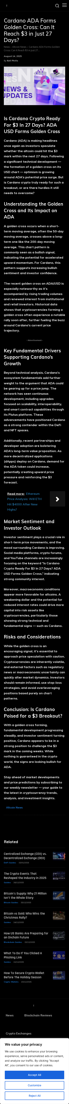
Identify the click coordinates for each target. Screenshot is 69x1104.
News (7, 47)
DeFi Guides (10, 862)
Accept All (34, 1074)
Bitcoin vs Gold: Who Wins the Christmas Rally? (24, 915)
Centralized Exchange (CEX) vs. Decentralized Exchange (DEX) (25, 856)
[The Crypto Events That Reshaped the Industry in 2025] (59, 876)
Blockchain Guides (13, 942)
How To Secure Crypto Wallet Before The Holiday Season (24, 975)
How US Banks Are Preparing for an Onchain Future (26, 935)
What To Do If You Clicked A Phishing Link (23, 955)
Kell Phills (12, 60)
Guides (7, 882)
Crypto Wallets (11, 982)
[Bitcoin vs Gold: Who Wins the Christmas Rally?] (59, 915)
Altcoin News (19, 47)
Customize (34, 1085)
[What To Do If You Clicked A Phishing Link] (59, 955)
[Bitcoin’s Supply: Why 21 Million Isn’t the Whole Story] (59, 895)
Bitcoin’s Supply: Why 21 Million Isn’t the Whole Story (25, 895)
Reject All (34, 1095)
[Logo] (7, 6)
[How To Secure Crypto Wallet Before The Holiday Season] (59, 975)
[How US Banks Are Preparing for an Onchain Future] (59, 935)
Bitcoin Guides (11, 902)
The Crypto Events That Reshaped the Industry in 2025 (25, 875)
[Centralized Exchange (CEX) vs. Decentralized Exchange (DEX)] (59, 856)
